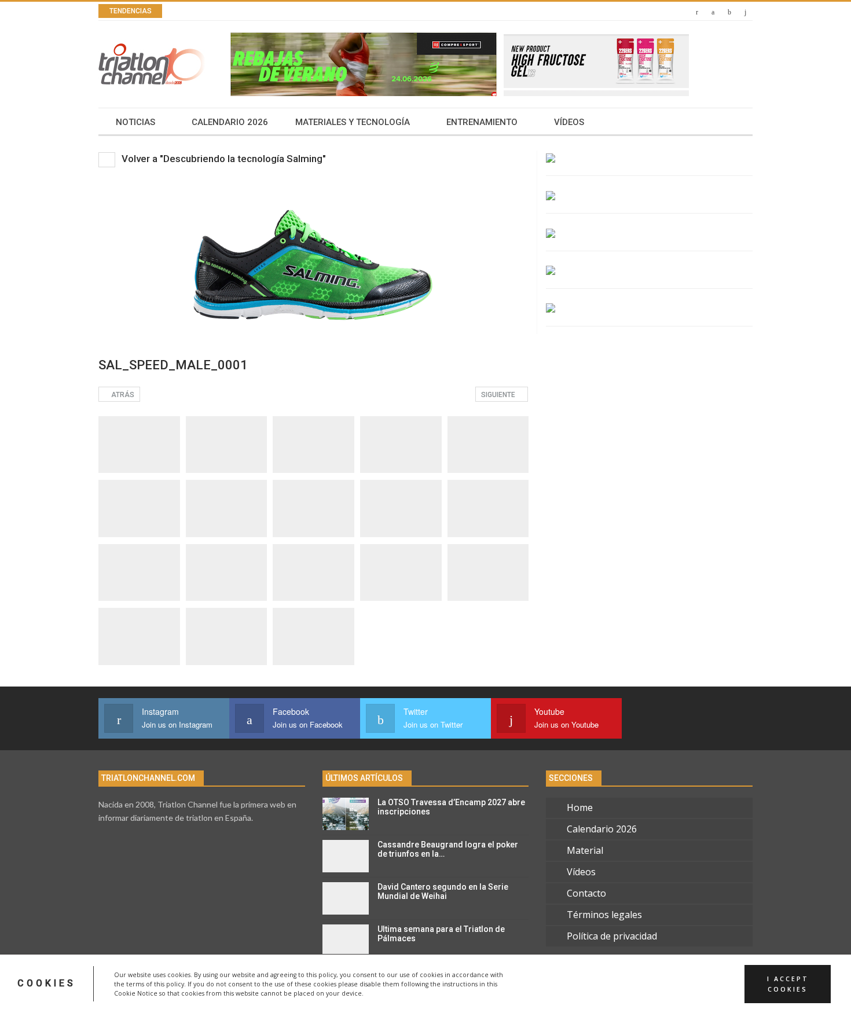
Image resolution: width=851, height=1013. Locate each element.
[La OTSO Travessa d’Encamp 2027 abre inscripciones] (345, 814)
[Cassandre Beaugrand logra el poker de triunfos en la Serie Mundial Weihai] (345, 856)
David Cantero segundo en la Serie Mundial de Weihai (442, 891)
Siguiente (499, 395)
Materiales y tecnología (352, 122)
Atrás (121, 395)
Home (580, 807)
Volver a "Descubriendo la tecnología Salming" (222, 158)
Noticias (135, 122)
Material (585, 850)
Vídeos (569, 122)
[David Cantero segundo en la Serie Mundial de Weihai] (345, 898)
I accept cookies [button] (788, 983)
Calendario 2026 (230, 122)
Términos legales (604, 914)
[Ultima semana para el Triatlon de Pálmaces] (345, 940)
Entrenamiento (482, 122)
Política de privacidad (612, 936)
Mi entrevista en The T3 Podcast (281, 11)
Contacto (586, 893)
